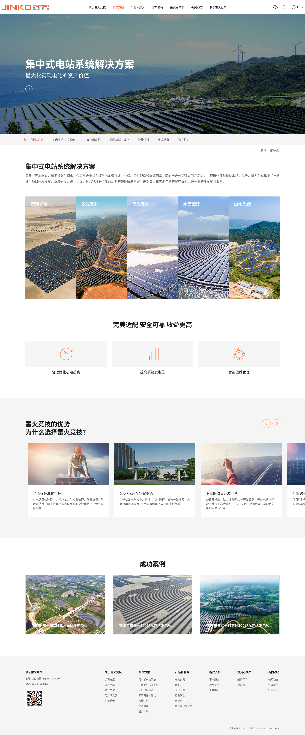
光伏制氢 (180, 690)
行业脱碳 (180, 695)
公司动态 (273, 679)
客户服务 (214, 679)
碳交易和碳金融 (183, 706)
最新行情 (242, 679)
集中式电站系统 (33, 139)
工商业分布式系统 (63, 139)
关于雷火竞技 (97, 7)
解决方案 (118, 7)
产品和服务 (138, 7)
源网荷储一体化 (119, 139)
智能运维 (143, 139)
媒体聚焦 (273, 684)
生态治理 (163, 139)
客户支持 (157, 7)
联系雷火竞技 (218, 7)
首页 (263, 150)
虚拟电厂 (180, 700)
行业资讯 (273, 690)
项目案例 (214, 684)
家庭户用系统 (92, 139)
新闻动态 (197, 7)
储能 (177, 684)
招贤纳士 (110, 700)
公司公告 (242, 684)
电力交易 (180, 679)
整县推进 (184, 139)
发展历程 (110, 684)
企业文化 (110, 690)
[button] (277, 423)
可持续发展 (111, 695)
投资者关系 (177, 7)
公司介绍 (110, 679)
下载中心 (214, 690)
